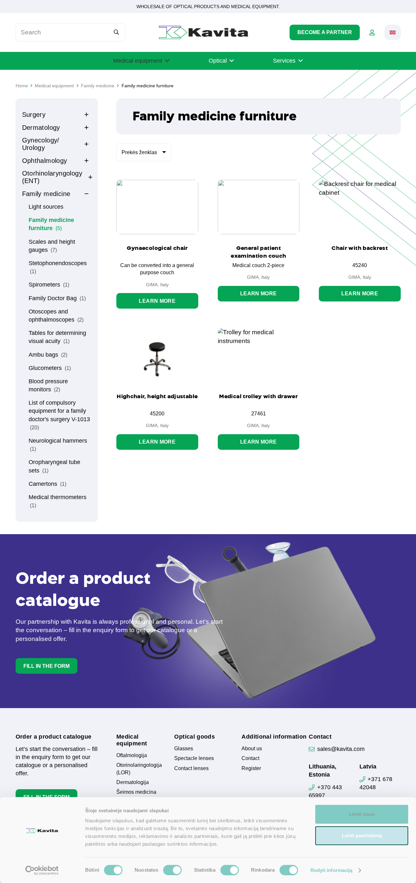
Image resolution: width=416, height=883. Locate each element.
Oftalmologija (131, 755)
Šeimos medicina (136, 792)
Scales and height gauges (52, 246)
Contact (250, 758)
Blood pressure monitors (48, 385)
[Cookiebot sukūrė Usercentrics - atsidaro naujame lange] (42, 870)
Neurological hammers (58, 444)
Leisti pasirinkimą (362, 835)
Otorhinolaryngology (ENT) (52, 177)
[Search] (116, 32)
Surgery (34, 114)
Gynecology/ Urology (40, 144)
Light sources (46, 206)
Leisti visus (362, 814)
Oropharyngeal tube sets (54, 466)
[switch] (172, 870)
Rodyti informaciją (331, 870)
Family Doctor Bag (57, 298)
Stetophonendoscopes (58, 267)
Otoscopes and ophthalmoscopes (56, 315)
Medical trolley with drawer (258, 396)
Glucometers (50, 368)
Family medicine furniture (51, 224)
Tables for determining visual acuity (57, 337)
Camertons (47, 484)
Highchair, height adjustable (157, 396)
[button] (393, 32)
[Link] (372, 32)
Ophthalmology (44, 160)
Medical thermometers (57, 501)
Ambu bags (48, 354)
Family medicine (46, 193)
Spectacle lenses (194, 758)
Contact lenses (191, 768)
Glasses (183, 748)
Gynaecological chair (157, 248)
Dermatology (41, 127)
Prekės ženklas (139, 152)
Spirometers (49, 284)
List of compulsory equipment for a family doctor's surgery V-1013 (59, 414)
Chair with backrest (360, 248)
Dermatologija (132, 782)
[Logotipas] (203, 32)
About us (251, 748)
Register (251, 768)
